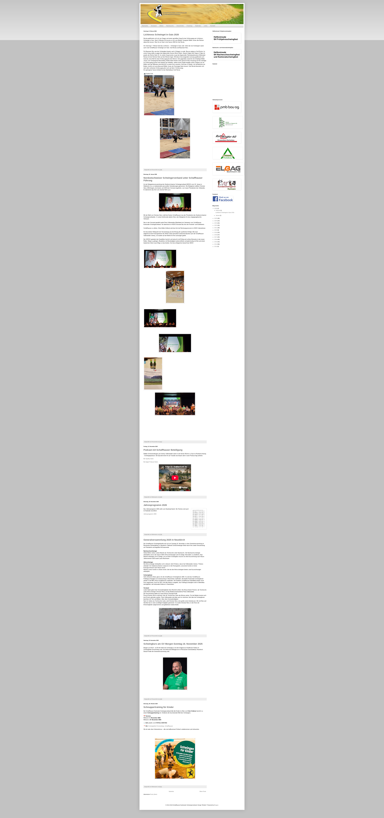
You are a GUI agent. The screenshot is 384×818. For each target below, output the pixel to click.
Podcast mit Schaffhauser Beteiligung (163, 450)
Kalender (198, 26)
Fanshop (189, 26)
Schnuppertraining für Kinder (159, 707)
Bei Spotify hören (149, 458)
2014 (215, 244)
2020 (215, 230)
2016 (215, 239)
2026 (215, 208)
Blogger (216, 805)
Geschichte (180, 26)
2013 (215, 246)
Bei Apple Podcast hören (151, 462)
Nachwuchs (170, 26)
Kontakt (212, 26)
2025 (215, 218)
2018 (215, 234)
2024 (215, 220)
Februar (218, 210)
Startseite (145, 26)
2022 (215, 225)
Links (205, 26)
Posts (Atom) (153, 794)
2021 (215, 227)
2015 (215, 241)
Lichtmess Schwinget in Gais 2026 (161, 34)
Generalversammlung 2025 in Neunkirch (164, 540)
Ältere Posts (203, 791)
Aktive (161, 26)
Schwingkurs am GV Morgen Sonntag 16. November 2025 (173, 644)
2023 (215, 223)
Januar (218, 215)
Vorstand (153, 26)
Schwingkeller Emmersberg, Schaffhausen (160, 726)
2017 (215, 237)
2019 (215, 232)
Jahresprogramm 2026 (155, 505)
